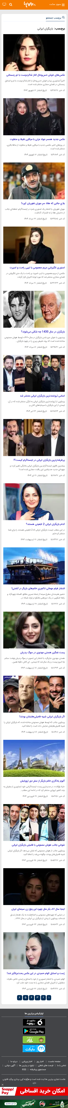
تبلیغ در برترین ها (26, 1065)
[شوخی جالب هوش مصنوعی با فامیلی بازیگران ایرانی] (34, 822)
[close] (2, 1085)
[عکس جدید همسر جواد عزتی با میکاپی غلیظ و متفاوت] (34, 116)
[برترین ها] (30, 4)
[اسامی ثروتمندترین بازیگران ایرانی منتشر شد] (34, 373)
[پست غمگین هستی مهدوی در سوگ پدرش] (34, 630)
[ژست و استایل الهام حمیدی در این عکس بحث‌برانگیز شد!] (34, 950)
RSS (24, 1069)
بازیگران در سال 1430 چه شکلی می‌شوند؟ (43, 332)
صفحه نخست (54, 1061)
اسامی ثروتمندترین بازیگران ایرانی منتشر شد (42, 396)
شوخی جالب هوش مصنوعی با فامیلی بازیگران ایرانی (38, 845)
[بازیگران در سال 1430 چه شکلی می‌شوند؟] (34, 309)
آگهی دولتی (10, 1065)
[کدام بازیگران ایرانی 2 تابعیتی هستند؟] (34, 501)
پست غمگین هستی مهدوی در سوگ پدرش (42, 653)
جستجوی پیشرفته (38, 1069)
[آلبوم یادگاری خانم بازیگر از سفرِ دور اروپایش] (34, 758)
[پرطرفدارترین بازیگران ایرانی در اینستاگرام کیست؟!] (34, 437)
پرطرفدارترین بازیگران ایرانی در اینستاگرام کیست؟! (39, 460)
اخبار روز (40, 1061)
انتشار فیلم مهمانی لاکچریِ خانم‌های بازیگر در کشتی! (38, 589)
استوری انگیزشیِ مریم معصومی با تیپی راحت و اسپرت (37, 268)
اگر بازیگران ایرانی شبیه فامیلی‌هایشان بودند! (42, 717)
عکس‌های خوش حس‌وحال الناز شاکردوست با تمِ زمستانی (35, 75)
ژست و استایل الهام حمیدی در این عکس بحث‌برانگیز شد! (36, 973)
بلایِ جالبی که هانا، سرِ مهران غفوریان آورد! (43, 204)
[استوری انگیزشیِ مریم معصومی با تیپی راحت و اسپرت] (34, 245)
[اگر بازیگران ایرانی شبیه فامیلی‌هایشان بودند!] (34, 694)
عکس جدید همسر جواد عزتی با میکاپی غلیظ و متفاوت (37, 139)
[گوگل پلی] (34, 1031)
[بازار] (34, 1040)
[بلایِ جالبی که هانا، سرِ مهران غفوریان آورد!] (34, 180)
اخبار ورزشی (27, 1061)
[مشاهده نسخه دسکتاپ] (4, 4)
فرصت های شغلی (45, 1065)
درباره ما (14, 1061)
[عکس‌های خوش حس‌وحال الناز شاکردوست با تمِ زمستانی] (34, 52)
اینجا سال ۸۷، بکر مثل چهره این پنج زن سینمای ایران (38, 909)
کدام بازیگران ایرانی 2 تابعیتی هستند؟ (45, 524)
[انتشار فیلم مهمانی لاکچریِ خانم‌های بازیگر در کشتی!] (34, 565)
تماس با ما (62, 1065)
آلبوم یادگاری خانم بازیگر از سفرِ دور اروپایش (42, 781)
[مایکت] (34, 1049)
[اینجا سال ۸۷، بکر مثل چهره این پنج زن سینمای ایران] (34, 886)
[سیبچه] (34, 1023)
